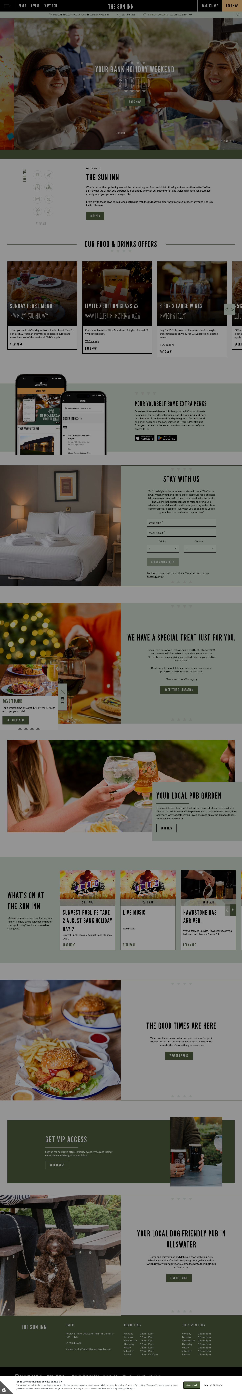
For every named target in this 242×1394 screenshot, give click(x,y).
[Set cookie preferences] (6, 1387)
